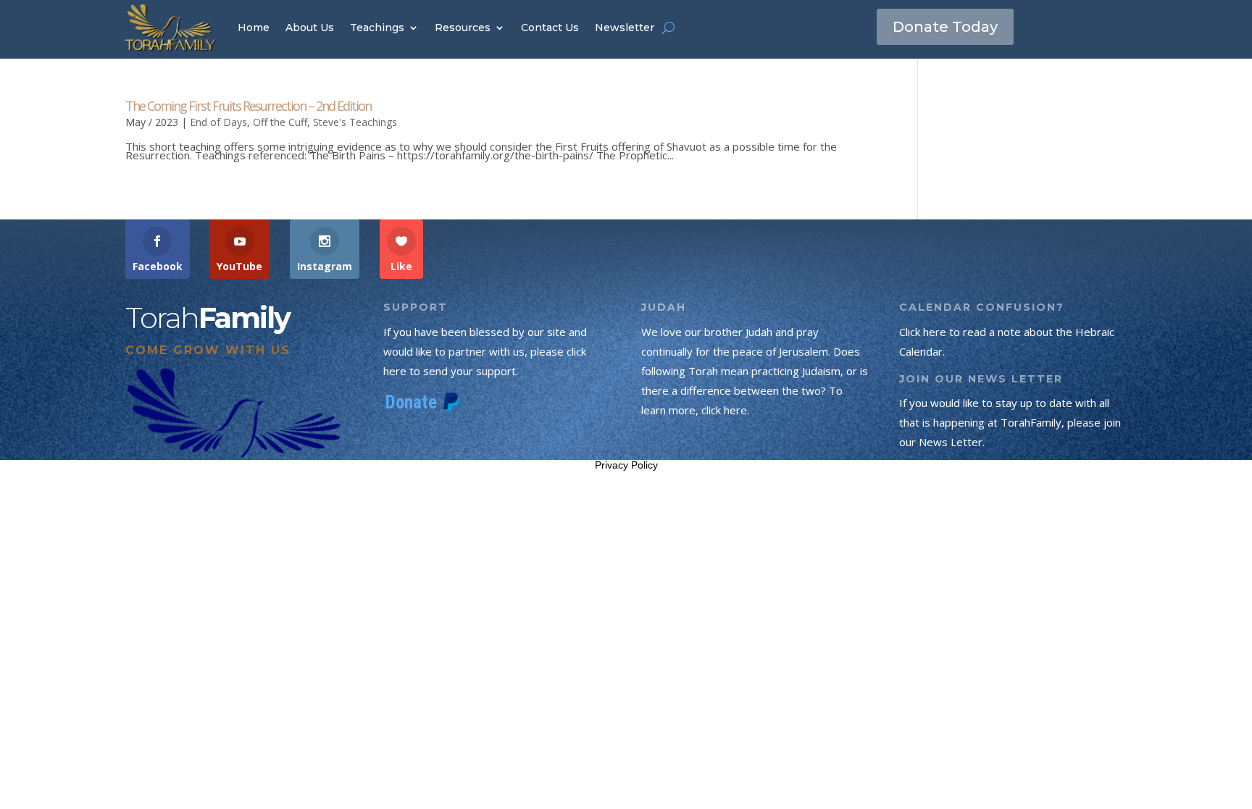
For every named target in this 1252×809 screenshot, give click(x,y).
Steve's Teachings (355, 122)
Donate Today (945, 26)
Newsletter (624, 27)
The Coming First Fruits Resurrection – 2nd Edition (248, 105)
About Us (309, 27)
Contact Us (550, 27)
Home (254, 27)
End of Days (218, 122)
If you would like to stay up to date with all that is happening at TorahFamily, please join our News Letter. (1010, 422)
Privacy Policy (626, 465)
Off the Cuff (280, 122)
